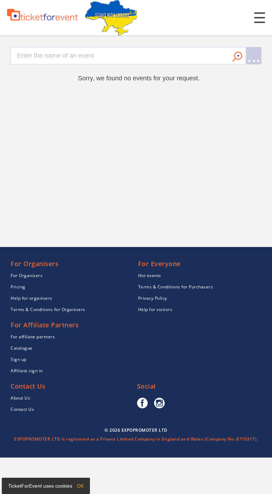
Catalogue (22, 348)
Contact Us (22, 409)
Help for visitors (155, 309)
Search (237, 57)
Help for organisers (31, 298)
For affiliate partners (33, 337)
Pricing (18, 287)
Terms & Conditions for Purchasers (175, 287)
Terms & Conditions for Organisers (48, 309)
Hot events (149, 275)
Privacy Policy (152, 298)
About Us (20, 398)
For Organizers (26, 275)
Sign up (19, 359)
